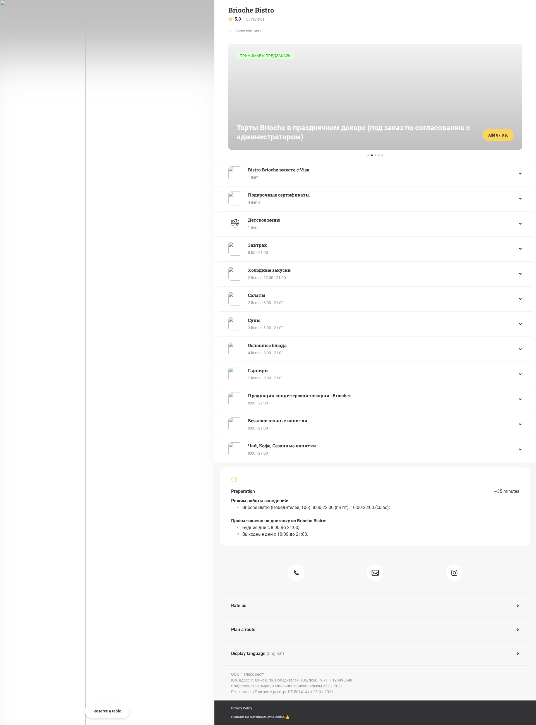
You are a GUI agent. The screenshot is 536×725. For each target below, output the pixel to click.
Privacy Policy (241, 708)
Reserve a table (107, 711)
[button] (375, 173)
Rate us (238, 605)
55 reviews (249, 19)
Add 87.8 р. (498, 135)
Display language (257, 653)
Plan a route (243, 629)
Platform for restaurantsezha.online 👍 (260, 717)
